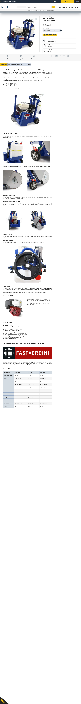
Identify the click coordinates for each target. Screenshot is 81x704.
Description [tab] (4, 64)
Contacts (77, 7)
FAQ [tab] (25, 64)
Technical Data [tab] (12, 64)
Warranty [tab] (19, 64)
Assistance (70, 7)
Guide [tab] (29, 64)
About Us (65, 7)
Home (60, 7)
